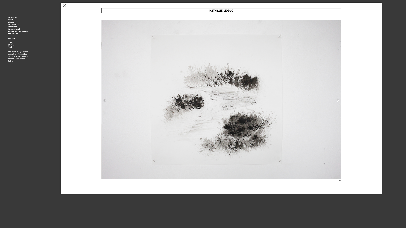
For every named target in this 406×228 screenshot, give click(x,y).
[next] (337, 101)
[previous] (105, 101)
